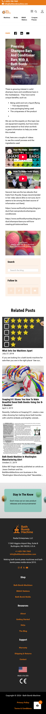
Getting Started (23, 619)
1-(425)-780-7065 (11, 1)
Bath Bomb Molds (23, 597)
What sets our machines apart (17, 350)
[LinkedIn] (21, 33)
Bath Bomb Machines (23, 585)
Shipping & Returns (23, 653)
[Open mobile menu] (31, 11)
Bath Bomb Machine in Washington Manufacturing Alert (19, 458)
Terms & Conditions (23, 708)
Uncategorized (16, 76)
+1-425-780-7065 (23, 551)
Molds (16, 17)
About (23, 613)
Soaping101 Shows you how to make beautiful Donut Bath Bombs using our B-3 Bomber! (22, 402)
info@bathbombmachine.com (16, 4)
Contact (23, 659)
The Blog (23, 631)
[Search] (36, 11)
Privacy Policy (23, 702)
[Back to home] (23, 529)
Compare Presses (34, 19)
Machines (7, 17)
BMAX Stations (24, 19)
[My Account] (42, 11)
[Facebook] (15, 33)
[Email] (27, 33)
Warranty (23, 647)
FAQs (23, 625)
